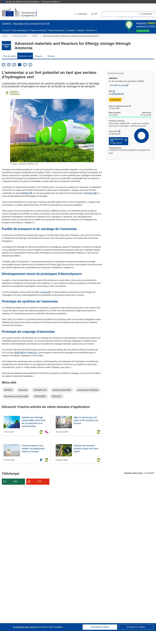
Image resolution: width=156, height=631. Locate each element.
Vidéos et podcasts (56, 30)
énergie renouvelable (62, 390)
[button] (94, 14)
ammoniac (23, 390)
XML (15, 482)
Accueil (6, 30)
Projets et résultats (38, 30)
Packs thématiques (19, 30)
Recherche (91, 30)
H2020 (35, 36)
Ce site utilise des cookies (24, 627)
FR (20, 64)
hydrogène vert (40, 390)
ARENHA (25, 193)
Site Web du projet (118, 85)
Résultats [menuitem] (51, 56)
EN (9, 64)
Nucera (45, 292)
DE (4, 64)
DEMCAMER (19, 353)
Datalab (80, 30)
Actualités (71, 30)
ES (14, 64)
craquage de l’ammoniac (87, 390)
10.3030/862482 (115, 94)
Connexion (82, 14)
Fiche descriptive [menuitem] (9, 56)
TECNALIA (89, 193)
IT (25, 64)
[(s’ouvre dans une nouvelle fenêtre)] (21, 12)
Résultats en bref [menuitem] (25, 56)
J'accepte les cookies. (99, 627)
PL (30, 64)
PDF (40, 481)
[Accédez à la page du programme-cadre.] (6, 45)
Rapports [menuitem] (39, 56)
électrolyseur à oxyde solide (16, 396)
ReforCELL (33, 353)
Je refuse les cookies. (136, 627)
